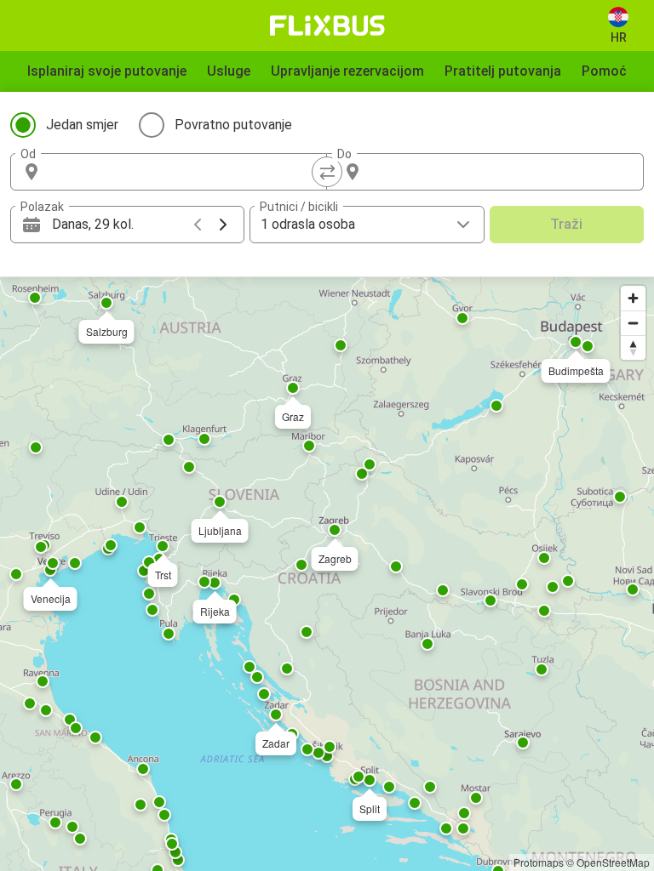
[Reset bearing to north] (633, 347)
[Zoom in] (633, 298)
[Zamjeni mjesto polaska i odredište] (327, 172)
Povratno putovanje (233, 125)
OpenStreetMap (613, 862)
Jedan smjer (82, 125)
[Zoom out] (633, 322)
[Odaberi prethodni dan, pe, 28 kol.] (197, 224)
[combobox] (184, 172)
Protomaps (538, 862)
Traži (566, 224)
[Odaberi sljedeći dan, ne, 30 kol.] (223, 224)
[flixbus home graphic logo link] (327, 25)
